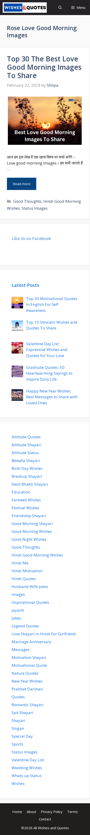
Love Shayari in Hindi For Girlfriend (44, 633)
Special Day (22, 736)
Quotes (18, 696)
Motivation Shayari (29, 657)
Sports (17, 744)
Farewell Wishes (26, 500)
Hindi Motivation (27, 570)
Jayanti (18, 610)
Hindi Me (20, 563)
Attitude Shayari (26, 444)
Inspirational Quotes (30, 602)
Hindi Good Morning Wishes (37, 555)
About (31, 811)
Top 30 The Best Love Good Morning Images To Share (44, 67)
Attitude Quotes (26, 437)
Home (17, 811)
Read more (21, 183)
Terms (72, 811)
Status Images (35, 208)
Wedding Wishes (27, 767)
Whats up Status (27, 775)
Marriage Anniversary (31, 641)
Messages (21, 649)
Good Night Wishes (29, 539)
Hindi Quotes (24, 578)
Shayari (18, 720)
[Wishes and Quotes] (24, 7)
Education (21, 492)
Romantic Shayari (28, 704)
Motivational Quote (29, 665)
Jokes (16, 618)
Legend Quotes (25, 626)
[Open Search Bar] (60, 7)
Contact (45, 819)
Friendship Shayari (29, 515)
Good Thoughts (27, 201)
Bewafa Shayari (26, 460)
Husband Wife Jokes (30, 586)
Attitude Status (25, 452)
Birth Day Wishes (27, 468)
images (18, 594)
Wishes (18, 783)
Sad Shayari (22, 712)
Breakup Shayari (27, 476)
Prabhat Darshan (27, 689)
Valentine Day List (28, 759)
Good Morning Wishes (32, 531)
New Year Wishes (27, 681)
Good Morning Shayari (32, 523)
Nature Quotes (25, 673)
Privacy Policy (52, 811)
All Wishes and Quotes (51, 828)
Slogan (18, 728)
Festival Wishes (25, 507)
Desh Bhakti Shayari (30, 484)
